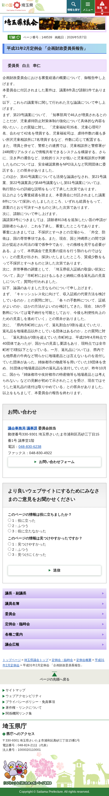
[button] (74, 6)
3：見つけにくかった (29, 555)
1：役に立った (23, 520)
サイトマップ (15, 690)
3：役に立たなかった (29, 531)
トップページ (12, 660)
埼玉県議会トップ (36, 660)
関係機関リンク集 (19, 713)
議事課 (32, 428)
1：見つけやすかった (29, 544)
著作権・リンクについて (24, 707)
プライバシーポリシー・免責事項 (30, 702)
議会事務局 (17, 428)
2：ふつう (20, 526)
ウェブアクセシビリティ (24, 696)
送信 (56, 570)
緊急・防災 (102, 9)
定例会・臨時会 (62, 660)
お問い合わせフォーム (57, 462)
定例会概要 (84, 660)
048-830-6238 (30, 447)
